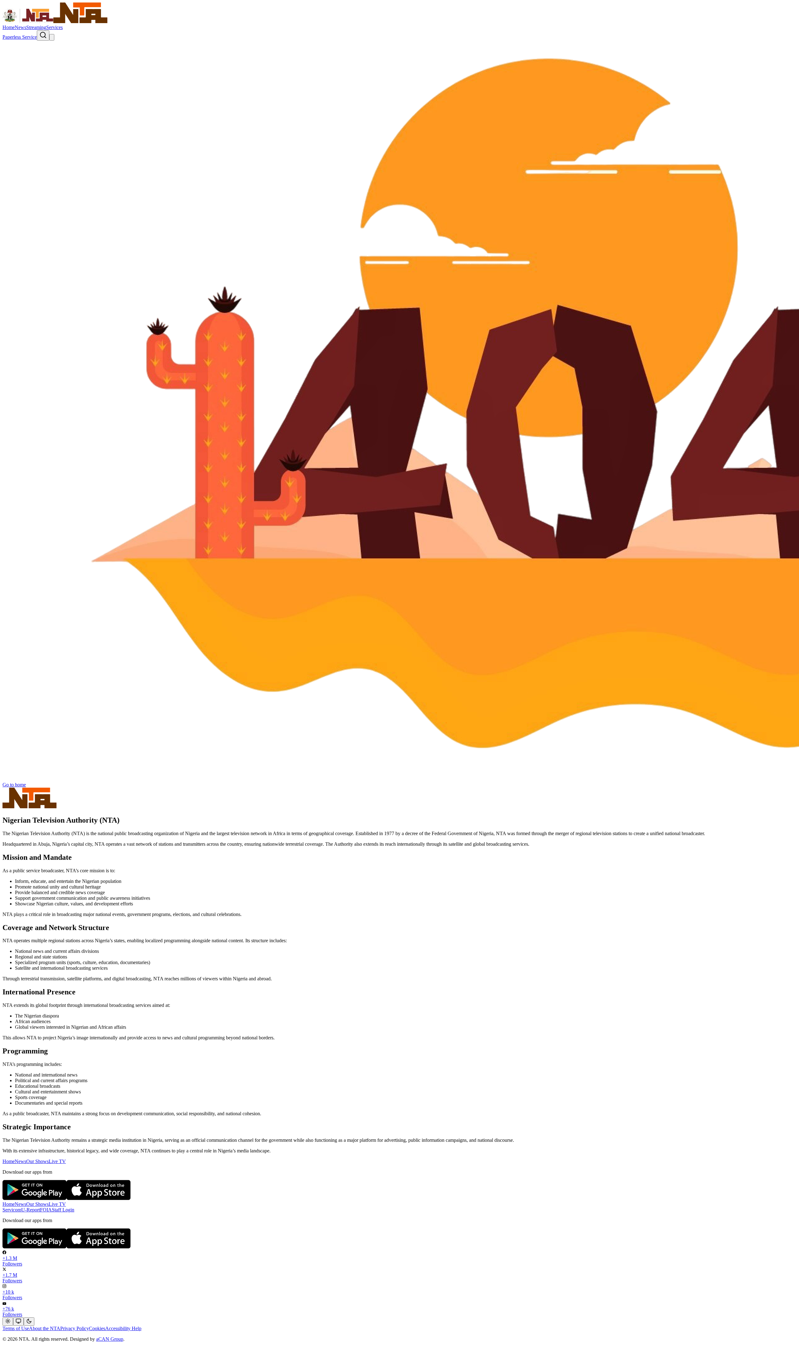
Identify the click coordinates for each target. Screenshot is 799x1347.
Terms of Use (15, 1328)
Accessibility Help (123, 1328)
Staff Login (63, 1209)
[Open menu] (51, 37)
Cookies (97, 1328)
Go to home (14, 784)
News (20, 27)
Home (8, 27)
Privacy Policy (74, 1328)
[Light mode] (7, 1321)
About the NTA (44, 1328)
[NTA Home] (54, 21)
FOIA (46, 1209)
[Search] (43, 35)
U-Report (30, 1209)
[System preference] (18, 1321)
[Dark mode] (29, 1321)
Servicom (11, 1209)
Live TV (57, 1161)
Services (54, 27)
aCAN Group (109, 1339)
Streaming (36, 27)
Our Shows (37, 1161)
